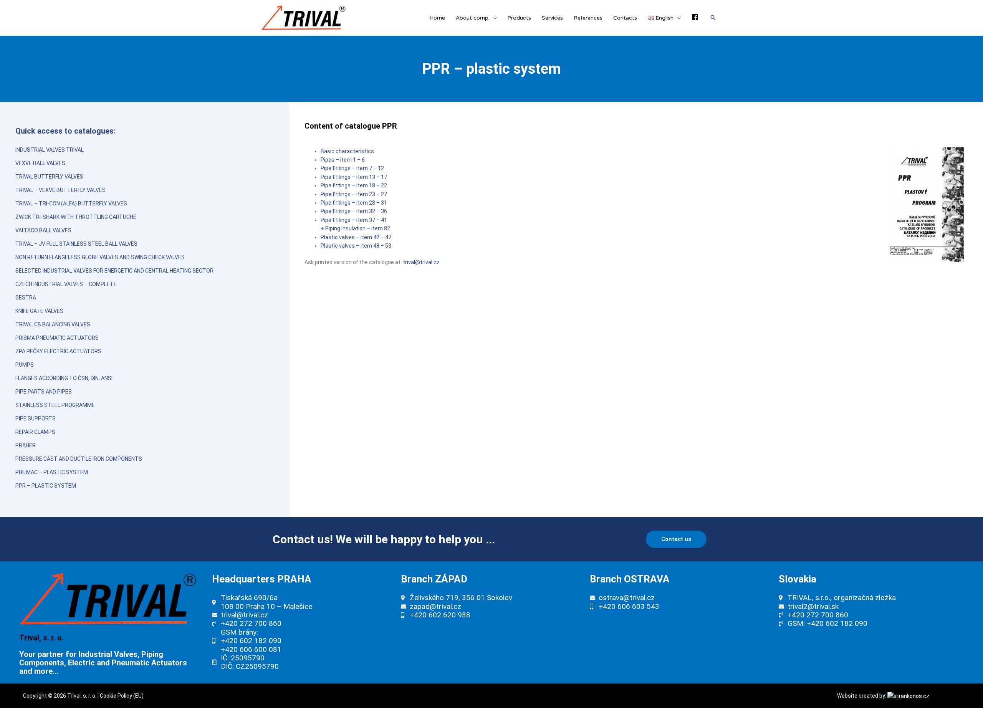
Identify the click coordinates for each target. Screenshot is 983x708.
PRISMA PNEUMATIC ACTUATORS (57, 338)
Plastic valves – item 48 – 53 (356, 246)
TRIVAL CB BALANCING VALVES (52, 324)
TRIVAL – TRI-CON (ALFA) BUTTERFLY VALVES (71, 203)
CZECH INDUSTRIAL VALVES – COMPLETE (66, 284)
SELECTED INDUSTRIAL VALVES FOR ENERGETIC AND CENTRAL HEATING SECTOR (114, 271)
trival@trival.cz (421, 262)
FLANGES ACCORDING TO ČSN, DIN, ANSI (64, 378)
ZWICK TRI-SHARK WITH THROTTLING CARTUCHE (75, 217)
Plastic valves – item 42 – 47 (356, 237)
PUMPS (24, 365)
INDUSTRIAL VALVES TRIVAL (49, 150)
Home (437, 18)
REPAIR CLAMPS (35, 432)
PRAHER (25, 445)
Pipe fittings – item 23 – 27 (354, 194)
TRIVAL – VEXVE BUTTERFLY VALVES (60, 190)
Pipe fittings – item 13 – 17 (354, 177)
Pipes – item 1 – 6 (343, 160)
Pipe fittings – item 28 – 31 (354, 203)
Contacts (625, 18)
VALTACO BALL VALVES (43, 230)
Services (552, 18)
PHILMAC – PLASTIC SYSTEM (51, 472)
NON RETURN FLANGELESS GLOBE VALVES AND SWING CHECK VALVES (100, 257)
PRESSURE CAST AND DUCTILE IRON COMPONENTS (78, 459)
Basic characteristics (347, 151)
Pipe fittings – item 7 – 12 (352, 168)
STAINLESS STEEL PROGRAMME (55, 405)
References (588, 18)
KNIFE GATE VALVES (39, 311)
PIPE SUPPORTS (35, 418)
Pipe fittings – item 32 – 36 (354, 211)
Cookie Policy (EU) (122, 696)
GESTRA (25, 297)
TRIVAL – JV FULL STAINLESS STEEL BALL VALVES (76, 244)
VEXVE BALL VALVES (40, 163)
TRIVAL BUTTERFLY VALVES (49, 177)
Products (519, 18)
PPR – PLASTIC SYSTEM (45, 486)
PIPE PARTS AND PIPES (43, 392)
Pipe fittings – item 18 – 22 (354, 185)
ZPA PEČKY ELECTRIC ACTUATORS (58, 351)
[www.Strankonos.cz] (908, 696)
